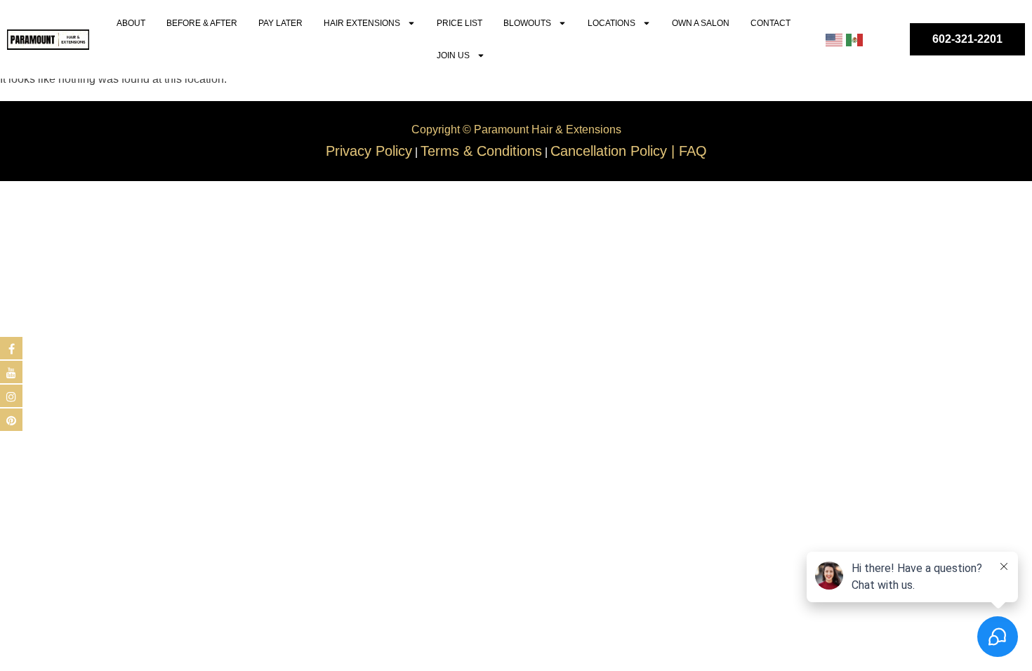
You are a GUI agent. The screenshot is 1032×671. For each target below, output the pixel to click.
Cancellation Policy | (614, 151)
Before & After (201, 23)
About (131, 23)
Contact (770, 23)
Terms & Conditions (481, 151)
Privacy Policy (369, 151)
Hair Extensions (362, 23)
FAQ (693, 151)
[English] (836, 38)
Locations (611, 23)
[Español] (856, 38)
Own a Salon (700, 23)
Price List (459, 23)
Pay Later (280, 23)
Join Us (453, 55)
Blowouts (527, 23)
